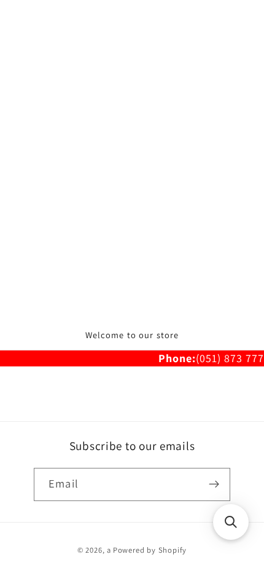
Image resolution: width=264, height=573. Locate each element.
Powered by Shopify (150, 550)
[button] (231, 522)
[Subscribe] (214, 484)
